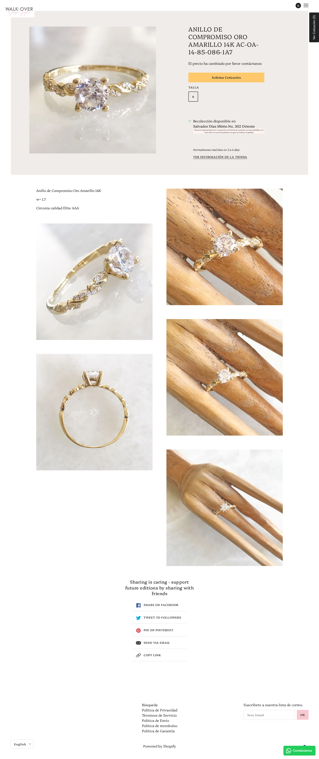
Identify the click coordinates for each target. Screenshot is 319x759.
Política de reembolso (159, 725)
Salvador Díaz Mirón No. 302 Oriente (224, 126)
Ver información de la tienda (220, 157)
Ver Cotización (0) (314, 27)
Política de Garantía (158, 730)
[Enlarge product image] (92, 90)
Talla (193, 87)
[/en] (19, 10)
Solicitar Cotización (226, 77)
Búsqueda (150, 704)
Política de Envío (155, 720)
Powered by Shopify (159, 746)
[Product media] (94, 281)
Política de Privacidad (159, 709)
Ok (302, 715)
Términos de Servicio (159, 715)
